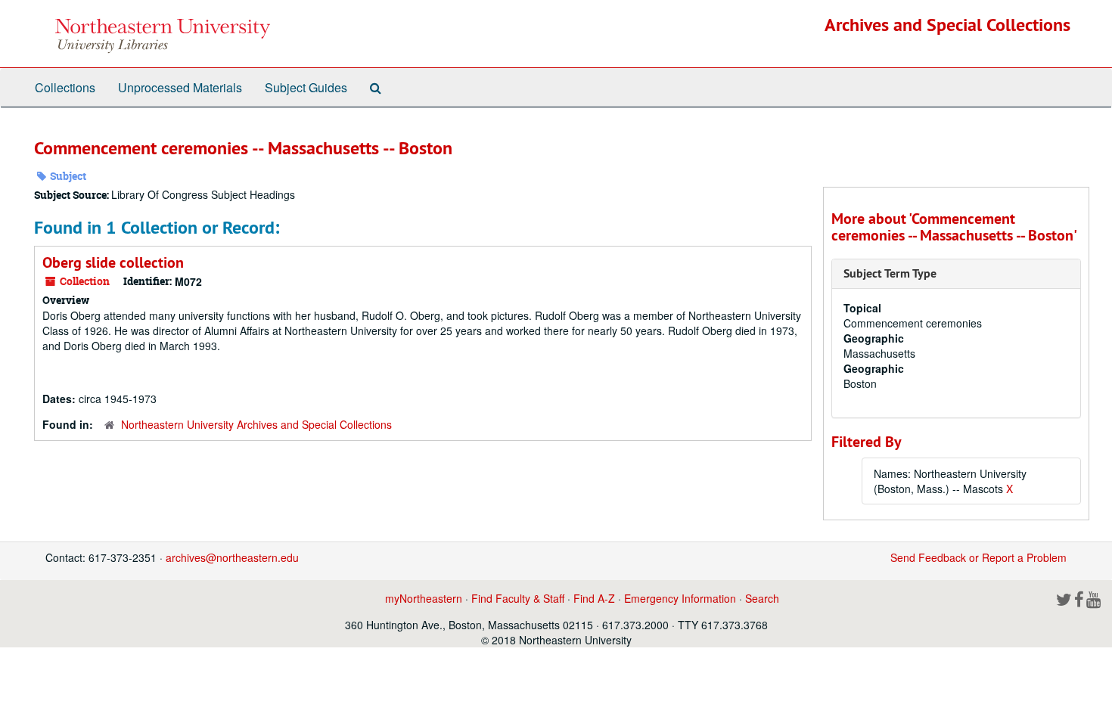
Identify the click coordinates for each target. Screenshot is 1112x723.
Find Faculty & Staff (517, 598)
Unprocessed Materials (180, 87)
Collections (65, 87)
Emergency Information (680, 598)
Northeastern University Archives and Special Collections (256, 424)
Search (762, 598)
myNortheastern (423, 598)
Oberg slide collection (113, 262)
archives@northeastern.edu (232, 557)
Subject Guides (306, 87)
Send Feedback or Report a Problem (978, 557)
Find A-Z (594, 598)
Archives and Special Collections (947, 24)
